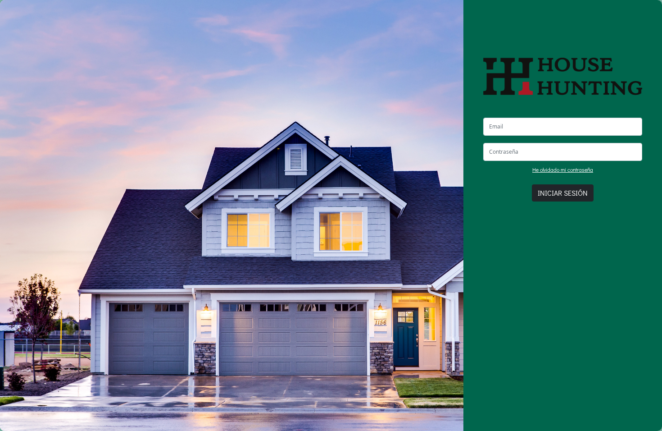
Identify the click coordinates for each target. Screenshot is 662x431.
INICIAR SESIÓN (563, 192)
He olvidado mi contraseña (562, 169)
